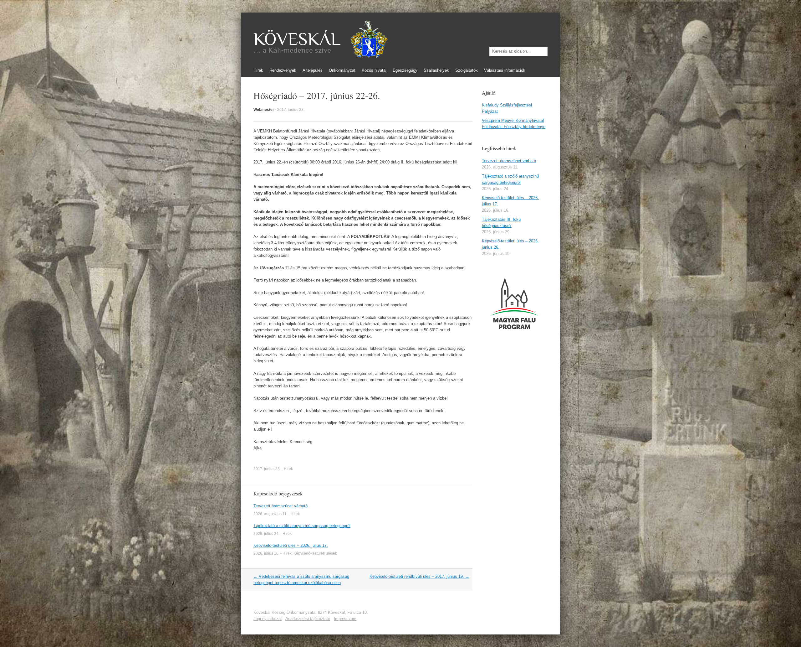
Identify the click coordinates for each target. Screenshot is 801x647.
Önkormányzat (342, 70)
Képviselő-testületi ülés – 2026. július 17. (290, 545)
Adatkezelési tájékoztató (307, 618)
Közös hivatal (374, 70)
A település (313, 70)
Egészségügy (405, 70)
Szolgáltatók (466, 70)
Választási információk (504, 70)
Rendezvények (282, 70)
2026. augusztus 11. (270, 514)
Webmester (263, 109)
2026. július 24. (266, 533)
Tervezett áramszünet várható (280, 506)
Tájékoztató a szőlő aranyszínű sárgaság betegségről (301, 525)
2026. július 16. (266, 553)
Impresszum (345, 618)
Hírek (258, 70)
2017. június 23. (290, 109)
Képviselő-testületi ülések (315, 553)
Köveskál (296, 39)
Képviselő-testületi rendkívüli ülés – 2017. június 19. (419, 576)
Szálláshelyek (436, 70)
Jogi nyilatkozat (267, 618)
